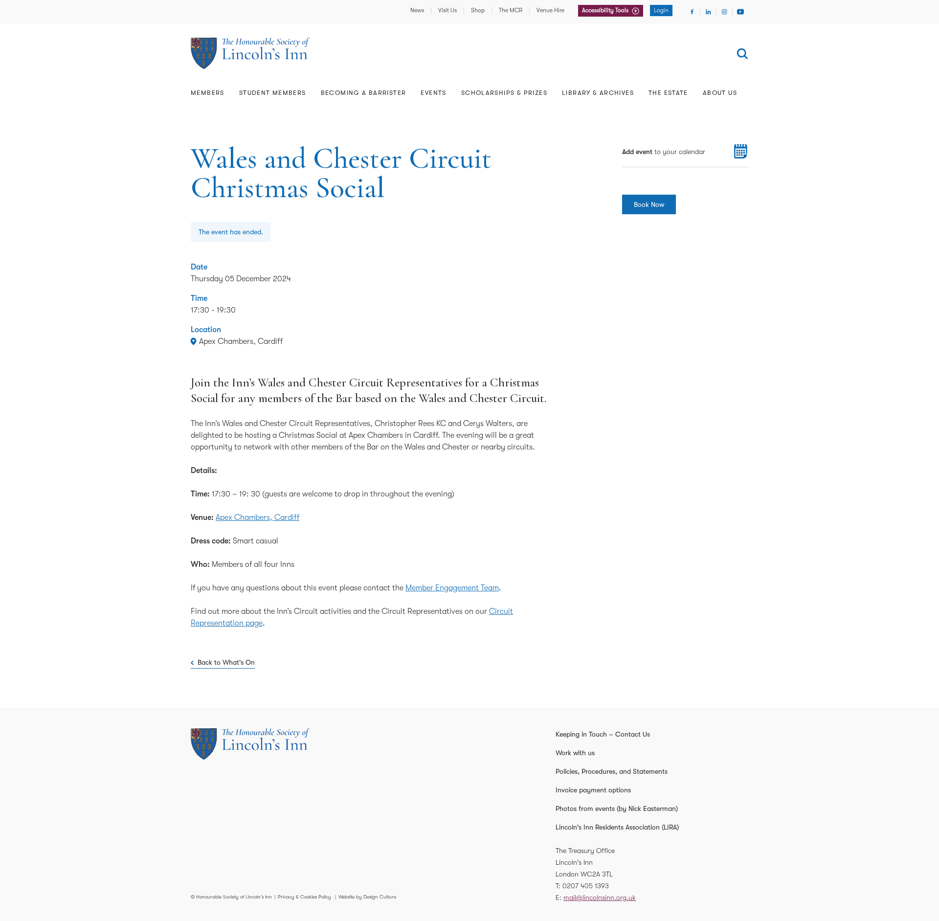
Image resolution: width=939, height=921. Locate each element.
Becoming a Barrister (363, 92)
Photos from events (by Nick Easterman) (617, 808)
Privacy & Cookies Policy (304, 896)
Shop (478, 10)
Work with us (575, 753)
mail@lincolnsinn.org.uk (599, 897)
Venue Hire (550, 10)
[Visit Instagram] (724, 12)
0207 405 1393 (585, 886)
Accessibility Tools (606, 10)
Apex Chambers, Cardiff (257, 517)
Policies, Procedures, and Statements (612, 771)
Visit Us (447, 10)
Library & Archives (598, 92)
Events (433, 92)
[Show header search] (742, 54)
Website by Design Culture (367, 896)
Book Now (649, 204)
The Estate (668, 92)
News (417, 10)
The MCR (510, 10)
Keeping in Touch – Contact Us (603, 734)
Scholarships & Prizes (504, 92)
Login (661, 10)
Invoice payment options (593, 790)
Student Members (272, 92)
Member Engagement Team (452, 588)
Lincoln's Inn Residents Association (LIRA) (617, 827)
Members (207, 92)
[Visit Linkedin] (708, 12)
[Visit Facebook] (692, 12)
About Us (720, 92)
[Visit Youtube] (740, 12)
